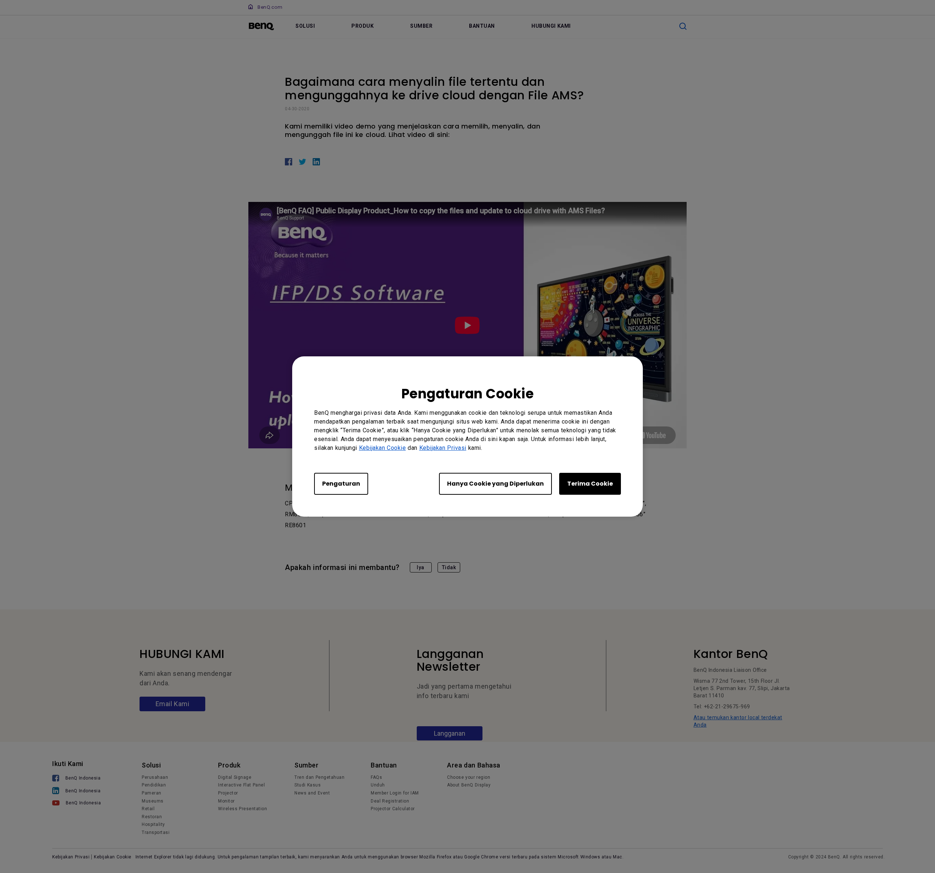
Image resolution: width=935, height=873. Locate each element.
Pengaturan (341, 483)
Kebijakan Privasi (442, 447)
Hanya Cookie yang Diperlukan (495, 483)
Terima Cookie (590, 483)
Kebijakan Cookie (382, 447)
